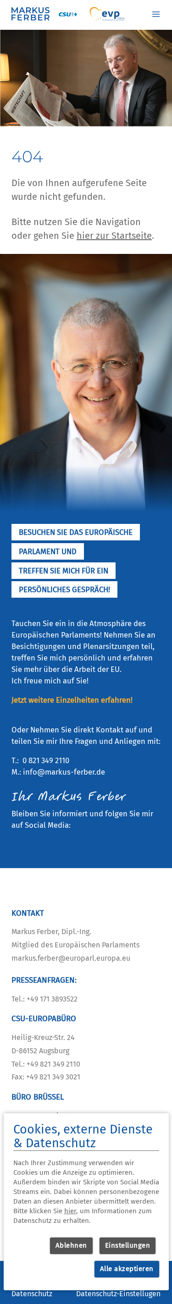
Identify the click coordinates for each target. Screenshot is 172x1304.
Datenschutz (31, 1293)
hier (70, 1211)
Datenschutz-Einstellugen (118, 1293)
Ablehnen (71, 1245)
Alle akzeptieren (127, 1269)
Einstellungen (127, 1245)
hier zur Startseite (114, 235)
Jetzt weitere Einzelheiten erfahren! (72, 699)
